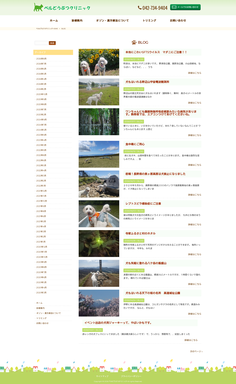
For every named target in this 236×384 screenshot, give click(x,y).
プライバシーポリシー (131, 376)
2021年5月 (41, 221)
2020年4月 (41, 287)
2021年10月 (41, 201)
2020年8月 (41, 267)
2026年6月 (41, 69)
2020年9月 (41, 262)
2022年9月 (41, 150)
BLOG (140, 59)
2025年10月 (41, 94)
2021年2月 (41, 236)
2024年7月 (41, 125)
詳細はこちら (194, 73)
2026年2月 (41, 89)
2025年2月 (41, 114)
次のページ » (196, 351)
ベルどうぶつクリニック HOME (47, 29)
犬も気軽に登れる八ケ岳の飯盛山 (146, 263)
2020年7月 (41, 272)
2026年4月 (41, 79)
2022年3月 (41, 175)
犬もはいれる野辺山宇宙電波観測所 (147, 82)
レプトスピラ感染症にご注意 (143, 203)
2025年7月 (41, 109)
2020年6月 (41, 277)
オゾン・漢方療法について (48, 313)
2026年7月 (41, 64)
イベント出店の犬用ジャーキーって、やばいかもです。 (118, 322)
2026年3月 (41, 84)
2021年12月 (41, 191)
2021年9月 (41, 206)
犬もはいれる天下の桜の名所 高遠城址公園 (153, 293)
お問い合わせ (42, 323)
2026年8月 (41, 59)
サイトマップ (102, 376)
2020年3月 (41, 292)
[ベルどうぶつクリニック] (61, 11)
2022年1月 (41, 186)
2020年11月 (41, 252)
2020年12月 (41, 247)
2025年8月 (41, 104)
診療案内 (40, 308)
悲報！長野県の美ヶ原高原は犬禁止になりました (156, 174)
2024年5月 (41, 130)
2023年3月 (41, 145)
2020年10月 (42, 257)
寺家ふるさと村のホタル (141, 233)
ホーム (39, 303)
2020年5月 (41, 282)
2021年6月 (41, 216)
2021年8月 (41, 211)
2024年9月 (41, 119)
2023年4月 (41, 140)
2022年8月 (41, 155)
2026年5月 (41, 74)
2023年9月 (41, 135)
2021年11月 (41, 196)
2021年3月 (41, 231)
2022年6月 (41, 160)
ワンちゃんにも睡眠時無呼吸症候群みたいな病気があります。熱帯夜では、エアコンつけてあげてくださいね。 (161, 113)
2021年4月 (41, 226)
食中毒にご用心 (135, 144)
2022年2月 (41, 181)
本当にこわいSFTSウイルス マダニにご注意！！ (156, 52)
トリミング (41, 318)
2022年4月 (41, 170)
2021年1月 (41, 242)
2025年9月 (41, 99)
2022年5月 (41, 165)
